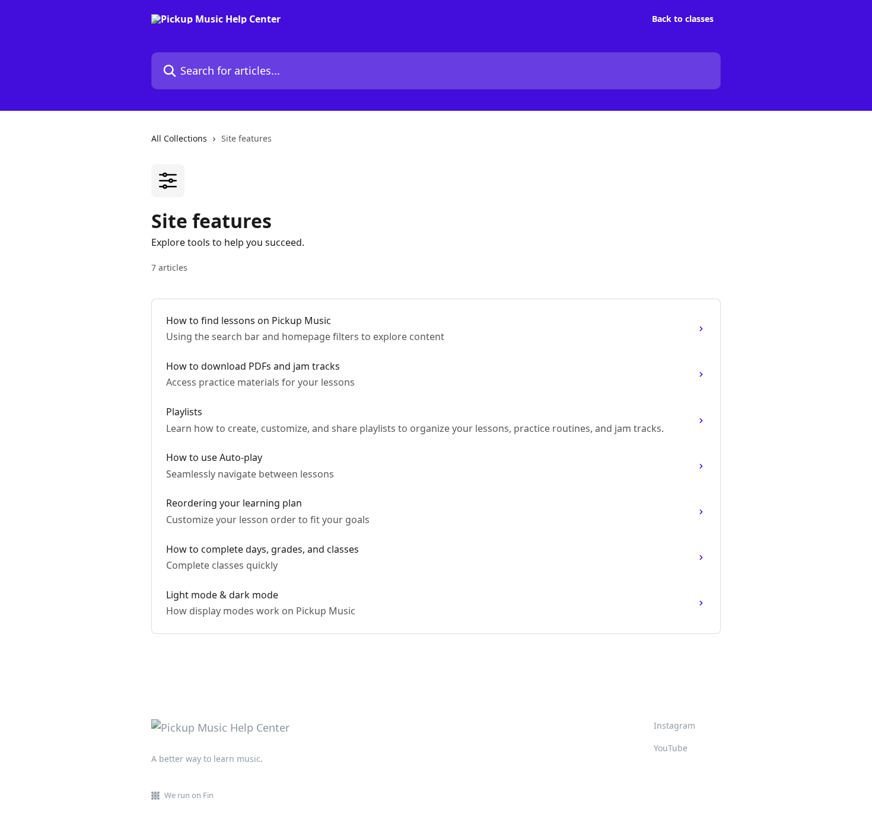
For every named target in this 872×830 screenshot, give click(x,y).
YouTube (671, 748)
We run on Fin (189, 795)
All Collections (179, 138)
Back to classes (683, 19)
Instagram (674, 725)
